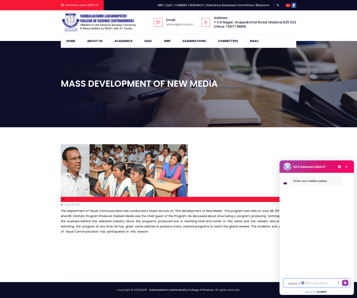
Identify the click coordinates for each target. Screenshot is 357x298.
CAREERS (181, 5)
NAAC (254, 41)
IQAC (169, 5)
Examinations (194, 41)
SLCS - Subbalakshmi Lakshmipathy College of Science (177, 290)
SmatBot (321, 291)
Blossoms (262, 5)
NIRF (160, 5)
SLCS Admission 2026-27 (309, 166)
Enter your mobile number (310, 181)
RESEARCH (197, 5)
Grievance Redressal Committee (229, 5)
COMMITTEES (228, 41)
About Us (94, 41)
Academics (123, 41)
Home (70, 41)
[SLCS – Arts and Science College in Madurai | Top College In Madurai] (99, 22)
